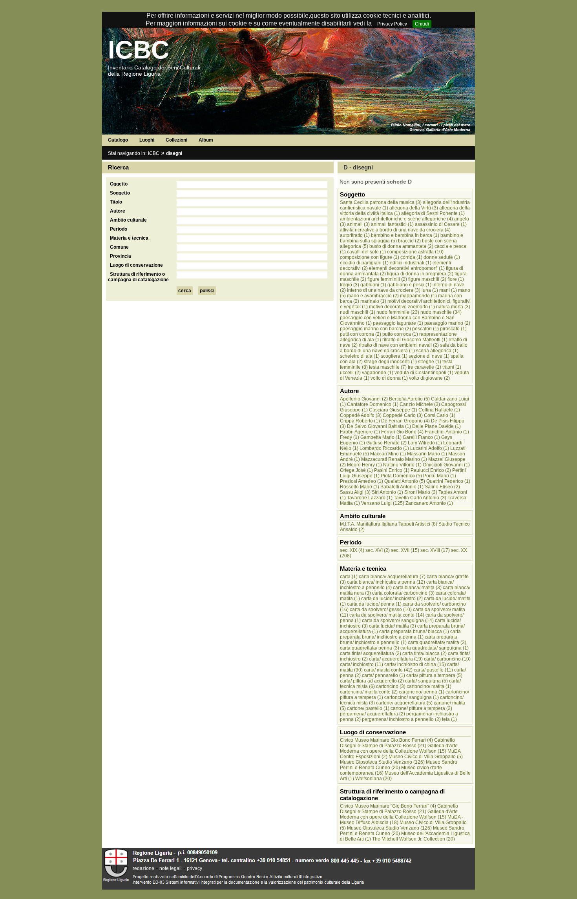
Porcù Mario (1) (439, 476)
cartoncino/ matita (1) (429, 686)
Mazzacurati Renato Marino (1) (394, 459)
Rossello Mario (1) (359, 487)
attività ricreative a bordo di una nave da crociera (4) (395, 230)
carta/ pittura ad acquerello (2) (372, 681)
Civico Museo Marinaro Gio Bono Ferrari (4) (386, 740)
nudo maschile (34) (441, 312)
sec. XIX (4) (352, 550)
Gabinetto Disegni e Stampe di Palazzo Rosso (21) (397, 742)
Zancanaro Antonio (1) (429, 503)
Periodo (118, 229)
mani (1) (448, 290)
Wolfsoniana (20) (373, 778)
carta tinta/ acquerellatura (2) (370, 653)
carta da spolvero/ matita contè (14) (386, 615)
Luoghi (146, 140)
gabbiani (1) (373, 285)
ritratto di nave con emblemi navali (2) (399, 345)
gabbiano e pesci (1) (409, 285)
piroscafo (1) (453, 328)
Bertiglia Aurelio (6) (409, 399)
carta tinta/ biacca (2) (424, 653)
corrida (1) (411, 257)
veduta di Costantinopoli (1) (423, 372)
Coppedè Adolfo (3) (361, 415)
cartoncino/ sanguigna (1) (411, 697)
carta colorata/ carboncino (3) (403, 593)
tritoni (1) (451, 367)
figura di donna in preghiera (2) (420, 274)
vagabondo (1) (377, 372)
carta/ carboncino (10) (447, 659)
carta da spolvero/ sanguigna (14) (398, 620)
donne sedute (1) (442, 257)
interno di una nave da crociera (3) (383, 290)
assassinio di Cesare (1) (441, 224)
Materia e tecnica (129, 238)
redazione (143, 868)
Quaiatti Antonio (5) (404, 481)
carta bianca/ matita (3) (417, 587)
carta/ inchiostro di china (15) (415, 664)
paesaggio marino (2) (447, 323)
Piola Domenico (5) (401, 476)
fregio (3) (349, 285)
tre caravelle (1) (424, 367)
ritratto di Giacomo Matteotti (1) (414, 339)
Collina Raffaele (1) (439, 410)
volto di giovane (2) (429, 378)
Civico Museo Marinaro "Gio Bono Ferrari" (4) (388, 806)
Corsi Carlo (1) (439, 415)
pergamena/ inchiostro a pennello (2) (401, 719)
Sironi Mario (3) (420, 492)
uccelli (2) (350, 372)
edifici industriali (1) (410, 263)
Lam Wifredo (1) (425, 443)
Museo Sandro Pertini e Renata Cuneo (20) (398, 764)
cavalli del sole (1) (366, 252)
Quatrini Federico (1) (448, 481)
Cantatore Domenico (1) (372, 404)
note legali (170, 868)
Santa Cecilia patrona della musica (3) (381, 202)
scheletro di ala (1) (360, 356)
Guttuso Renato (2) (386, 443)
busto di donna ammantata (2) (401, 246)
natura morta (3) (453, 306)
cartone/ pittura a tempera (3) (421, 708)
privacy (194, 868)
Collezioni (176, 140)
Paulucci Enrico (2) (431, 470)
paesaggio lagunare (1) (398, 323)
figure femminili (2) (387, 279)
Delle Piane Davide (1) (436, 426)
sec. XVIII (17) (435, 550)
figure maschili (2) (427, 279)
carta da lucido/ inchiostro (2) (392, 598)
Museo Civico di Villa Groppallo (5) (426, 756)
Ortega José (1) (356, 470)
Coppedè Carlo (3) (403, 415)
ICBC (138, 50)
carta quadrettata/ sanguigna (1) (434, 648)
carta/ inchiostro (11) (361, 664)
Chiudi (422, 24)
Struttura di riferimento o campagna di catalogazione (138, 276)
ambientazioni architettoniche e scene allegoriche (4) (396, 219)
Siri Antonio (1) (387, 492)
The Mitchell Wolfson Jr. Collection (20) (413, 839)
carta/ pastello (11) (433, 670)
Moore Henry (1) (364, 465)
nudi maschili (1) (357, 312)
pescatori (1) (425, 328)
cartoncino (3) (390, 686)
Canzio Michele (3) (420, 404)
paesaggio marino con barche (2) (375, 328)
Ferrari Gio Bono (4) (402, 432)
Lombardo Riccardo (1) (384, 448)
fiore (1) (455, 279)
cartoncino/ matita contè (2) (369, 692)
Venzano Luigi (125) (382, 503)
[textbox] (252, 184)
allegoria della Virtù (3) (413, 208)
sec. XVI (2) (377, 550)
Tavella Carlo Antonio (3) (420, 497)
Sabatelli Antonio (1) (402, 487)
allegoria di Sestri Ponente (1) (433, 213)
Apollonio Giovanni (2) (364, 399)
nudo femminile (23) (397, 312)
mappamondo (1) (418, 295)
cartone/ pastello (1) (368, 708)
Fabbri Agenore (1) (360, 432)
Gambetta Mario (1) (381, 437)
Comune (119, 247)
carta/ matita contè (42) (388, 670)
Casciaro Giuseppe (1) (393, 410)
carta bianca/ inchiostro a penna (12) (386, 582)
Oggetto (119, 184)
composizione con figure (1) (369, 257)
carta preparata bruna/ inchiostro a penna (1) (400, 634)
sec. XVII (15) (405, 550)
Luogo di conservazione (136, 265)
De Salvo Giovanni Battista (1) (379, 426)
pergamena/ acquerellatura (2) (372, 714)
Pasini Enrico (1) (391, 470)
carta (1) (349, 576)
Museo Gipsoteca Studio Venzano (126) (382, 762)
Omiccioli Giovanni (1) (446, 465)
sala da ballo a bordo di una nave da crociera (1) (403, 347)
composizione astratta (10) (415, 252)
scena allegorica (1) (437, 350)
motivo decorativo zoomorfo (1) (402, 306)
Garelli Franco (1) (421, 437)
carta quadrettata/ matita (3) (437, 642)
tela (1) (449, 719)
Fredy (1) (349, 437)
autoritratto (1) (355, 235)
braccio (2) (409, 241)
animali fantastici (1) (392, 224)
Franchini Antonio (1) (447, 432)
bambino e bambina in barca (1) (405, 235)
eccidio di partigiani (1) (364, 263)
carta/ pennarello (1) (383, 675)
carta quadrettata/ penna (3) (369, 648)
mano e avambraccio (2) (373, 295)
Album (206, 140)
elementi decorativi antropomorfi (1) (407, 268)
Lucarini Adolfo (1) (429, 448)
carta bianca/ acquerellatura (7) (392, 576)
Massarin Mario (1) (427, 454)
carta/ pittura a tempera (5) (434, 675)
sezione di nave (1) (429, 356)
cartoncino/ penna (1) (421, 692)
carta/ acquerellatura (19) (396, 659)
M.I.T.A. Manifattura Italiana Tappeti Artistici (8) (388, 524)
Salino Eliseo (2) (442, 487)
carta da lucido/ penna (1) (374, 604)
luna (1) (430, 290)
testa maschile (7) (388, 367)
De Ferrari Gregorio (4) (405, 421)
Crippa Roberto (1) (360, 421)
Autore (117, 211)
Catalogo (118, 140)
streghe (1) (429, 361)
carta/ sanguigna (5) (426, 681)
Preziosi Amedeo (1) (361, 481)
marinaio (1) (373, 301)
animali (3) (358, 224)
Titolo (116, 202)
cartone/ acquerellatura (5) (404, 703)
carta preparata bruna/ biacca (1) (414, 631)
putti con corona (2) (360, 334)
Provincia (120, 256)
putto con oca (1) (400, 334)
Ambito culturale (128, 220)
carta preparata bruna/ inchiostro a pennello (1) (398, 639)
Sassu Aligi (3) (355, 492)
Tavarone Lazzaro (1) (370, 497)
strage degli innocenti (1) (390, 361)
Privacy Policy (392, 24)
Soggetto (120, 193)
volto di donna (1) (389, 378)
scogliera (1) (394, 356)
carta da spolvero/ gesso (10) (381, 609)
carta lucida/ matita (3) (392, 626)
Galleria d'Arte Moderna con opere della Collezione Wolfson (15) (399, 748)
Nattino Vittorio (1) (402, 465)
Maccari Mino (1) (388, 454)
